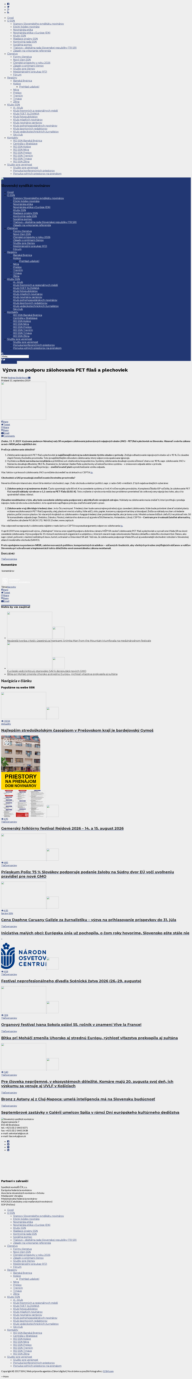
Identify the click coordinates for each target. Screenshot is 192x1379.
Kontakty (12, 137)
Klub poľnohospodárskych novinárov (35, 125)
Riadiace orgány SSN (25, 38)
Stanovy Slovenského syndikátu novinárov (38, 23)
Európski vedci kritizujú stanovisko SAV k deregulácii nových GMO (46, 671)
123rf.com (108, 1371)
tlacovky (11, 586)
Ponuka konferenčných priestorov (34, 170)
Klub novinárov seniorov (27, 122)
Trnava (17, 98)
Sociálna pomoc (22, 44)
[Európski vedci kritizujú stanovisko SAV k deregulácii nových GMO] (36, 668)
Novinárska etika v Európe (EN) (31, 32)
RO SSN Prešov (22, 152)
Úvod (10, 17)
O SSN (11, 20)
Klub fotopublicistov (25, 116)
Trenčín (18, 95)
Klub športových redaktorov (30, 128)
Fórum (17, 74)
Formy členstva (22, 56)
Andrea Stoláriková (18, 377)
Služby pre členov (24, 68)
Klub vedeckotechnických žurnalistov (36, 131)
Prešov (17, 92)
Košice (17, 83)
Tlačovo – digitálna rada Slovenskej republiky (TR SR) (45, 47)
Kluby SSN (19, 35)
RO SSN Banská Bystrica (27, 140)
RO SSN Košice (22, 146)
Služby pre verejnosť (19, 164)
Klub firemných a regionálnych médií (35, 110)
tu (91, 472)
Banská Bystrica (22, 80)
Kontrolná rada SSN (25, 41)
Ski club (18, 134)
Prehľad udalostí (29, 86)
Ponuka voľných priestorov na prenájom (37, 173)
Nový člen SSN (22, 59)
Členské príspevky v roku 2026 (31, 62)
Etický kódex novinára (26, 26)
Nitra (16, 89)
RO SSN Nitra (21, 149)
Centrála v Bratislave (25, 143)
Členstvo (12, 53)
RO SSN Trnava (22, 158)
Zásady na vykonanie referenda (32, 50)
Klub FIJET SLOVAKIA (26, 113)
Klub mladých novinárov (28, 119)
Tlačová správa (9, 558)
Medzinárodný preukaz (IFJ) (30, 71)
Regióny (12, 77)
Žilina (16, 101)
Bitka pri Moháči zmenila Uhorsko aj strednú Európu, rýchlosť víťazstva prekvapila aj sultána (62, 674)
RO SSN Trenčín (23, 155)
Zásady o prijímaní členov (28, 65)
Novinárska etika (23, 29)
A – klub (18, 107)
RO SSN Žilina (21, 161)
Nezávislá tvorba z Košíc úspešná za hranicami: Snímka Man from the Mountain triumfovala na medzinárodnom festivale (79, 640)
